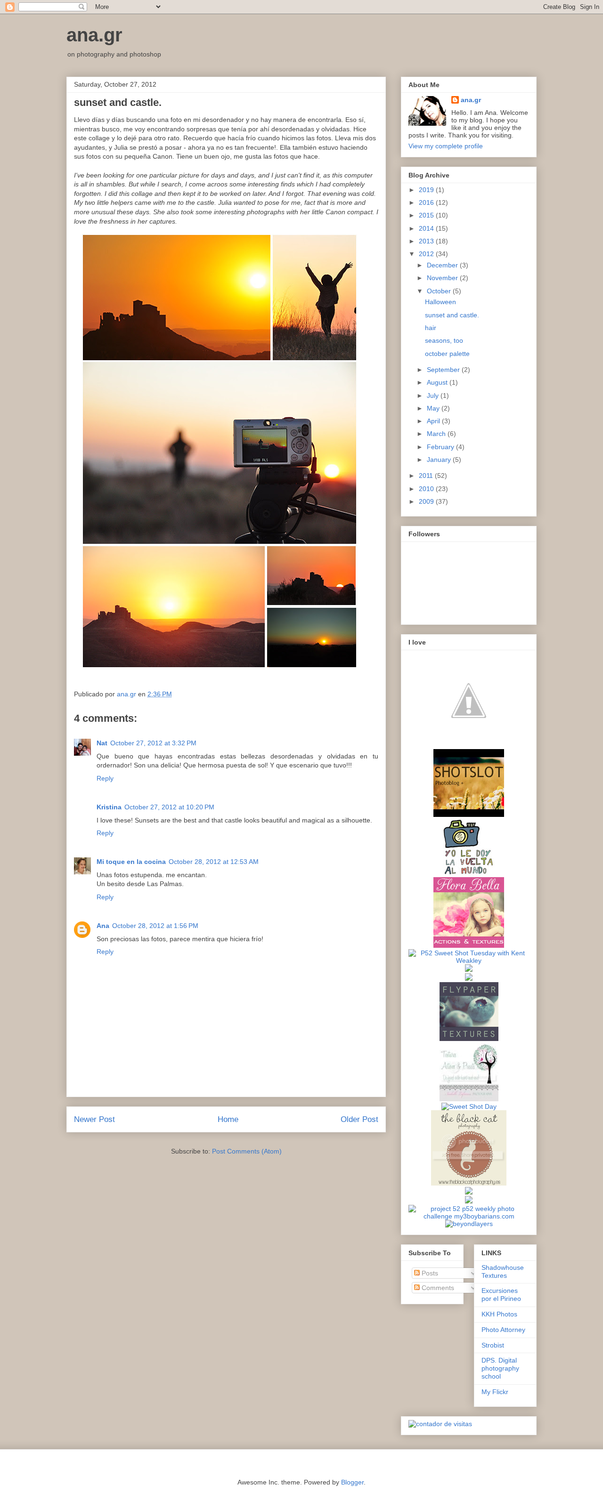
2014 (427, 228)
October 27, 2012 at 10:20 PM (169, 807)
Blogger (352, 1482)
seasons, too (444, 340)
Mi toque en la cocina (131, 861)
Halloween (440, 302)
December (443, 265)
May (434, 408)
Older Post (359, 1119)
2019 (427, 190)
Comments (437, 1287)
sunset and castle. (452, 315)
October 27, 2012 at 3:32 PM (153, 743)
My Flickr (494, 1392)
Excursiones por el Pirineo (501, 1294)
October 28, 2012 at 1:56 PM (155, 925)
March (437, 433)
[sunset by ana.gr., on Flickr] (219, 674)
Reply (105, 778)
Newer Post (94, 1119)
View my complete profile (445, 146)
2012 (427, 254)
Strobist (492, 1345)
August (438, 382)
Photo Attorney (503, 1329)
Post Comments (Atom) (247, 1151)
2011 (427, 475)
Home (228, 1119)
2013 (427, 241)
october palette (447, 353)
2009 (427, 501)
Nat (102, 743)
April (434, 421)
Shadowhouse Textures (502, 1271)
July (433, 395)
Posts (429, 1273)
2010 (427, 488)
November (443, 278)
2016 (427, 202)
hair (430, 327)
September (444, 369)
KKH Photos (499, 1314)
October (440, 291)
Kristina (109, 807)
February (441, 447)
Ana (103, 925)
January (440, 459)
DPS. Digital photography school (500, 1368)
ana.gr (94, 34)
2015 (427, 215)
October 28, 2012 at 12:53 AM (214, 861)
